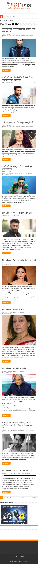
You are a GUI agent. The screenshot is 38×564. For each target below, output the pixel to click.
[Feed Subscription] (37, 24)
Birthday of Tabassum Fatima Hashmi (19, 260)
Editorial (23, 35)
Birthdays (5, 35)
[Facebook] (20, 559)
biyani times (12, 35)
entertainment (29, 35)
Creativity (18, 35)
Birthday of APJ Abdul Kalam (15, 368)
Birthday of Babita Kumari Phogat (17, 470)
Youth (31, 173)
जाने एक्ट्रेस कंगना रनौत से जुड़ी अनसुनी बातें (17, 122)
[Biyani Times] (19, 5)
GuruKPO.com (22, 557)
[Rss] (18, 559)
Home (3, 20)
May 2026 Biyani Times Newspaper (13, 17)
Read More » (6, 70)
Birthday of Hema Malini (13, 309)
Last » (23, 497)
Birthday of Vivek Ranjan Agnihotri (17, 213)
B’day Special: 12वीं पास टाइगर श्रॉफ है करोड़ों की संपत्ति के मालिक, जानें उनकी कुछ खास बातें (17, 425)
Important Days (25, 173)
